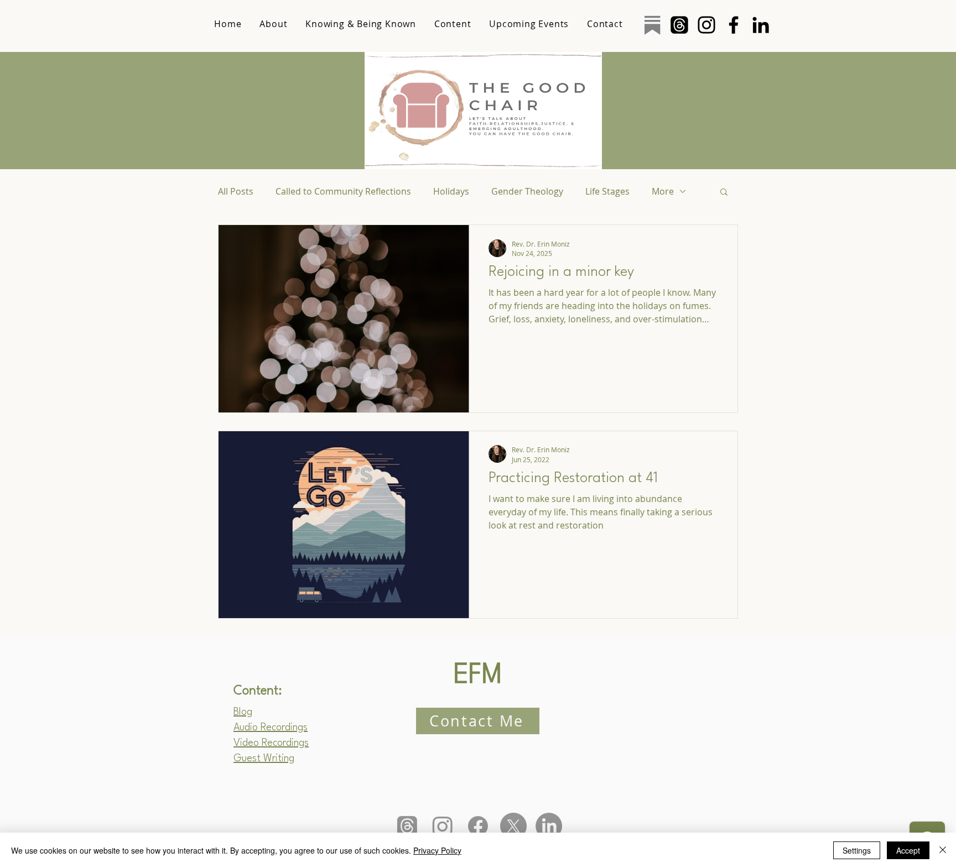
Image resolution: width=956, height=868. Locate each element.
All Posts (235, 191)
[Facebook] (733, 24)
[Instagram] (706, 24)
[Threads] (679, 24)
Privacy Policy (437, 850)
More (663, 191)
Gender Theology (527, 191)
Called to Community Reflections (343, 191)
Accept (908, 850)
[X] (513, 826)
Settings (857, 850)
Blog (242, 712)
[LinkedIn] (760, 24)
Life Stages (607, 191)
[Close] (942, 850)
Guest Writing (263, 759)
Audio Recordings (270, 728)
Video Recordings (271, 743)
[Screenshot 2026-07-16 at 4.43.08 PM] (652, 24)
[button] (724, 192)
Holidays (451, 191)
